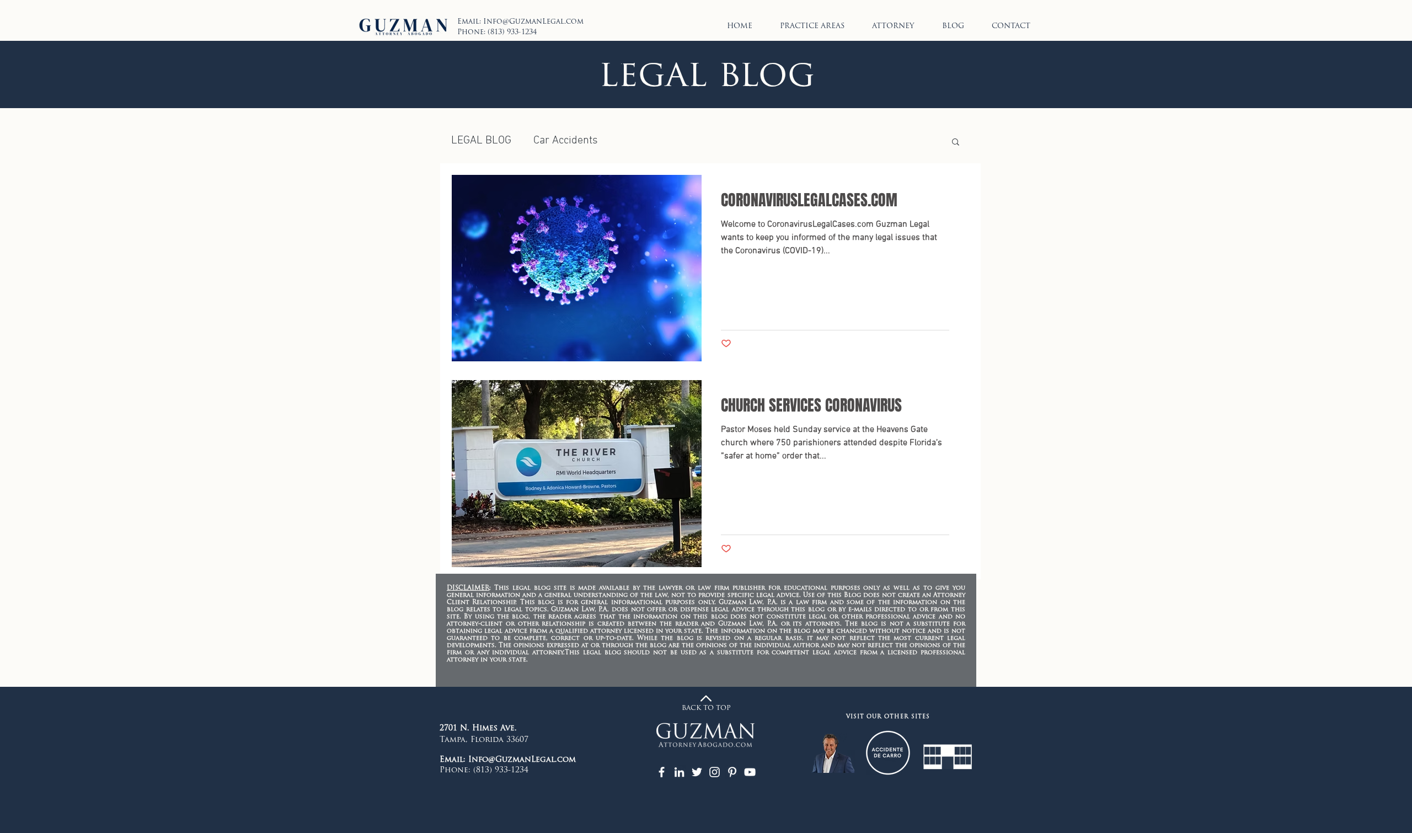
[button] (955, 142)
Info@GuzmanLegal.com (533, 21)
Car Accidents (565, 140)
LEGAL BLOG (481, 140)
